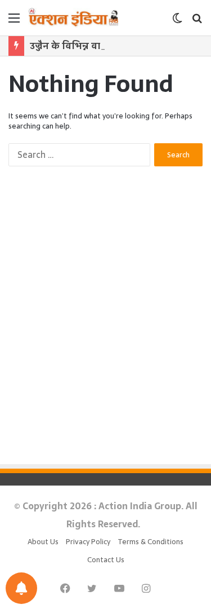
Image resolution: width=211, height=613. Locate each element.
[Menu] (14, 21)
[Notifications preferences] (21, 588)
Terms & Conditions (150, 542)
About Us (43, 542)
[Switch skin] (177, 21)
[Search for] (197, 21)
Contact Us (105, 560)
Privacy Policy (88, 542)
